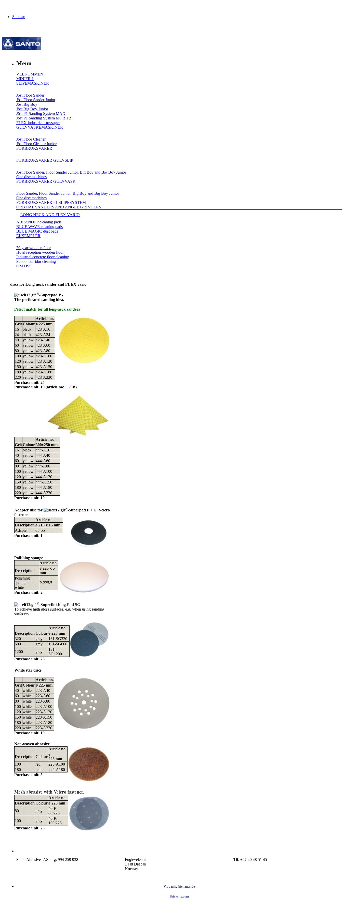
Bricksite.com (179, 896)
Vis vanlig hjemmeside (179, 886)
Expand (19, 89)
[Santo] (21, 48)
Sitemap (18, 16)
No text (7, 6)
